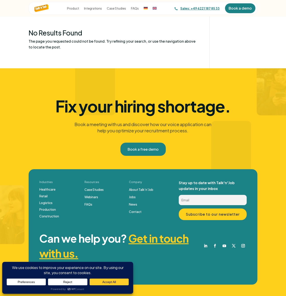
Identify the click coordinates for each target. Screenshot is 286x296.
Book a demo (240, 8)
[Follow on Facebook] (215, 245)
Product (73, 8)
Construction (49, 216)
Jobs (132, 197)
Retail (43, 196)
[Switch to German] (146, 9)
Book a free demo (143, 149)
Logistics (46, 203)
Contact (135, 212)
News (133, 204)
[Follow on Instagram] (243, 245)
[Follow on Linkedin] (205, 245)
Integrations (93, 8)
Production (47, 209)
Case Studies (116, 8)
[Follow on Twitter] (233, 245)
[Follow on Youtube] (224, 245)
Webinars (91, 197)
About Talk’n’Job (141, 190)
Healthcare (47, 189)
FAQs (135, 8)
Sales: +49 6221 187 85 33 (200, 8)
